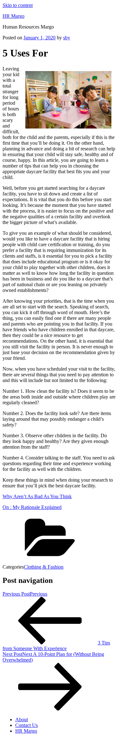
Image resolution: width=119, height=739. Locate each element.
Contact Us (26, 725)
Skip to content (18, 5)
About (21, 719)
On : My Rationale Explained (32, 507)
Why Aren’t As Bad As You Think (37, 496)
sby (66, 37)
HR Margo (13, 16)
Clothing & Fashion (43, 567)
